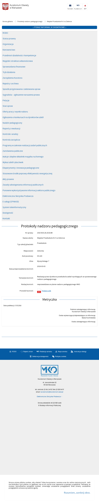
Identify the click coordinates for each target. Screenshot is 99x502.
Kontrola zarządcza (11, 139)
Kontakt (6, 218)
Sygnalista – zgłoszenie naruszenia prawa (21, 94)
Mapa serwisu (62, 352)
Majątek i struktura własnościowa (18, 61)
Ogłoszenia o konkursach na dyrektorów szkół (23, 117)
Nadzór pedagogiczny (12, 123)
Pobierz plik (46, 291)
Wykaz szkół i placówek (13, 162)
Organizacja (8, 44)
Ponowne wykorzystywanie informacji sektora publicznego (29, 190)
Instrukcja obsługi (80, 352)
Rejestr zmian (28, 352)
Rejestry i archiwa (11, 83)
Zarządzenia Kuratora (12, 78)
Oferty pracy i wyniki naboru (15, 111)
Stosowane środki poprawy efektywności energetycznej (27, 173)
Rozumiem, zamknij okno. (77, 492)
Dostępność (8, 212)
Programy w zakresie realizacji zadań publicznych (25, 145)
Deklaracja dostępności (40, 356)
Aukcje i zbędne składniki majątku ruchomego (23, 156)
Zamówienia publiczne (13, 151)
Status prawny (9, 38)
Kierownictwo (9, 49)
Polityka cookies (60, 356)
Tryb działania (9, 72)
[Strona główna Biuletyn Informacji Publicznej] (49, 371)
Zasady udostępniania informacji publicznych (23, 184)
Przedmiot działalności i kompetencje (19, 55)
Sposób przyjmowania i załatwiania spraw (21, 89)
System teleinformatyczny (14, 207)
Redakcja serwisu (46, 352)
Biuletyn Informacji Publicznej (15, 7)
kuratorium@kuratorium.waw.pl (52, 392)
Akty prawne (8, 179)
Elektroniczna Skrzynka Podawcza (18, 196)
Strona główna (7, 21)
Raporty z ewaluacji (11, 128)
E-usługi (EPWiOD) (11, 201)
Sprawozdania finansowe (14, 66)
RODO (5, 33)
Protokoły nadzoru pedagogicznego (29, 21)
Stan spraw (8, 106)
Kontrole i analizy (10, 134)
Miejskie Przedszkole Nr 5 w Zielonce (59, 21)
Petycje (6, 100)
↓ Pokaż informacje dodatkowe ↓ (49, 27)
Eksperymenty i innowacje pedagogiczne (21, 168)
